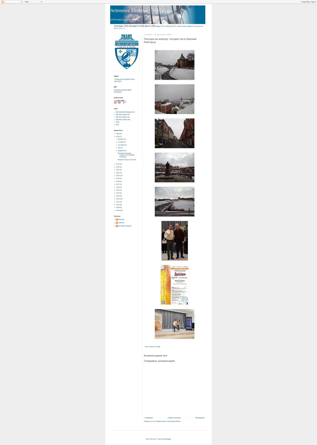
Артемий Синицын (124, 226)
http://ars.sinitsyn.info (123, 117)
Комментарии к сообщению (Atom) (168, 421)
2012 (118, 199)
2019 (118, 178)
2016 (118, 187)
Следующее (149, 418)
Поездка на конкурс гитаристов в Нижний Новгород (126, 155)
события (168, 26)
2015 (118, 190)
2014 (118, 193)
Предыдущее (200, 418)
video (117, 122)
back (117, 125)
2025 (118, 137)
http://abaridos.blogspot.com (125, 112)
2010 (118, 204)
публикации (119, 28)
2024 (118, 164)
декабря (121, 139)
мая (119, 148)
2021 (118, 173)
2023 (118, 167)
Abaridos (121, 219)
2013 (118, 196)
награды (118, 26)
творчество (199, 26)
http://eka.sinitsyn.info (123, 119)
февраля (121, 151)
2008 (118, 210)
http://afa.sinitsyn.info (123, 114)
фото (148, 26)
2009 (118, 207)
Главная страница (174, 418)
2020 (118, 176)
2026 (118, 134)
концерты (134, 26)
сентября (121, 145)
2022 (118, 170)
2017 (118, 184)
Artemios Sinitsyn (129, 10)
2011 (118, 202)
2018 (118, 181)
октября (121, 142)
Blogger (168, 439)
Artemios (121, 223)
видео (158, 26)
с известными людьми (184, 26)
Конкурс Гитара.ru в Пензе (127, 160)
